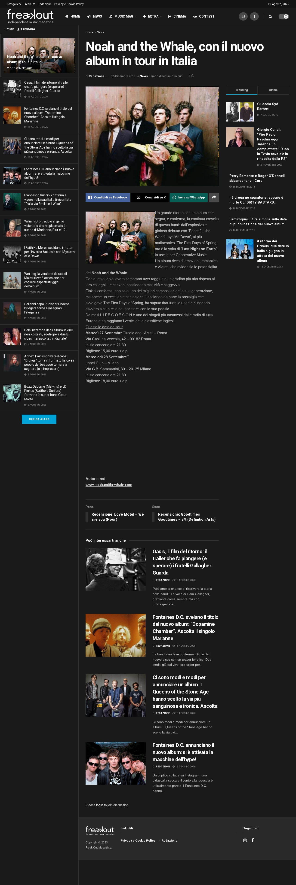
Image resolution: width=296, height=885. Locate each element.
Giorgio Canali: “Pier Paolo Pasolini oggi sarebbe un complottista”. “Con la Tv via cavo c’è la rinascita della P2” (273, 144)
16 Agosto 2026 (185, 713)
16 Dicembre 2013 (123, 76)
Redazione (45, 4)
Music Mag (123, 16)
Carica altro (39, 419)
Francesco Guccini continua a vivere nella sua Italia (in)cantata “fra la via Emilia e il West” (47, 199)
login (99, 805)
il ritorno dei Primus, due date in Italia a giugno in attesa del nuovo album (273, 251)
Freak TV (29, 4)
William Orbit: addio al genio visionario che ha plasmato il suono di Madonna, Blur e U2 (44, 225)
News (97, 16)
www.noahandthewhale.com (109, 485)
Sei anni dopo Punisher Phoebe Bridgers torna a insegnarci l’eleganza (47, 308)
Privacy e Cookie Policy (69, 4)
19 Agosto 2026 (185, 580)
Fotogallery (14, 4)
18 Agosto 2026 (185, 645)
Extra (153, 16)
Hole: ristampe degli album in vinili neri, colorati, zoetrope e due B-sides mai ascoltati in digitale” (48, 334)
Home (75, 16)
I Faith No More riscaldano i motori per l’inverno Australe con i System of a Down (49, 252)
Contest (207, 16)
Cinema (179, 16)
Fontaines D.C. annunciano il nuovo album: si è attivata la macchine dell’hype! (49, 173)
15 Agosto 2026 (185, 766)
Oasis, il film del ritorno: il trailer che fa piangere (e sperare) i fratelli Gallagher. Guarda (46, 87)
